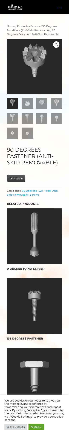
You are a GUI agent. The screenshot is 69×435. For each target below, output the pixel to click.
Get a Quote (16, 178)
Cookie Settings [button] (16, 426)
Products (22, 26)
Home (11, 26)
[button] (56, 44)
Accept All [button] (36, 426)
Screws (35, 26)
